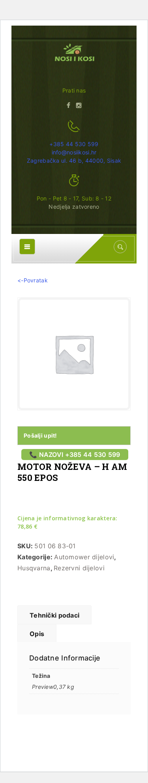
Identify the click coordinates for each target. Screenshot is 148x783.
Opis (37, 634)
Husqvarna (34, 568)
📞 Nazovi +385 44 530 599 (74, 454)
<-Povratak (32, 280)
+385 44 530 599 (73, 144)
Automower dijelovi (84, 557)
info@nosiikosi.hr (74, 152)
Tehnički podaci (54, 615)
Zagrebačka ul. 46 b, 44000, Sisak (74, 160)
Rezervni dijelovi (79, 568)
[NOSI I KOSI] (74, 53)
